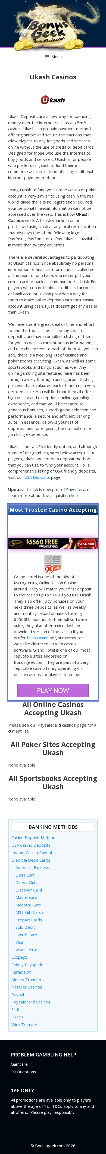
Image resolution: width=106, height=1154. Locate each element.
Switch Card (26, 934)
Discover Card (28, 890)
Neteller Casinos (26, 987)
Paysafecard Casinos (30, 1002)
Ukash (17, 1016)
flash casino (38, 637)
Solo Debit (25, 927)
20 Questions (23, 1071)
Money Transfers (27, 979)
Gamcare (19, 1064)
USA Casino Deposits (31, 845)
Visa (19, 942)
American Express (32, 867)
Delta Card (25, 875)
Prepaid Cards (28, 919)
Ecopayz (19, 957)
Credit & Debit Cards (30, 860)
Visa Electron (27, 949)
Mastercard (26, 897)
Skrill (15, 1009)
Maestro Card (28, 905)
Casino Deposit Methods (34, 837)
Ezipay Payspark (26, 964)
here (75, 495)
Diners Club (26, 882)
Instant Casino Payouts (33, 852)
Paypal (17, 994)
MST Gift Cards (29, 912)
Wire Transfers (25, 1024)
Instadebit (21, 972)
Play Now (53, 690)
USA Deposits (37, 477)
